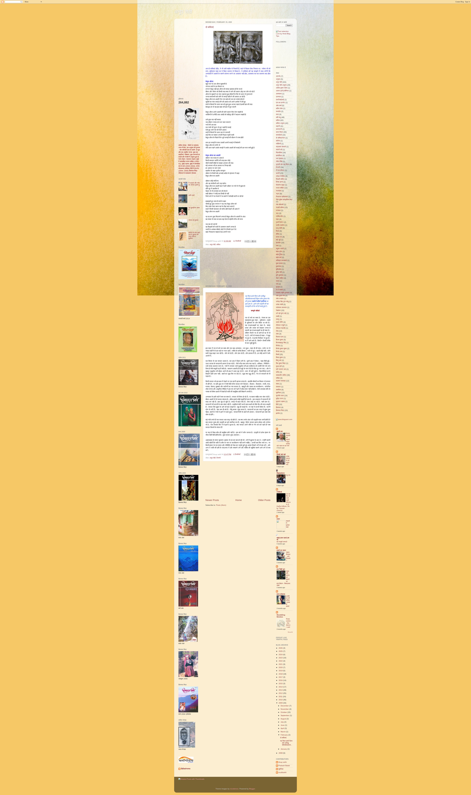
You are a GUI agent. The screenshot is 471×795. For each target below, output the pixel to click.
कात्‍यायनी (279, 129)
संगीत (277, 372)
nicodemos (234, 789)
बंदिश (277, 234)
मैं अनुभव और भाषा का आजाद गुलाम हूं (194, 184)
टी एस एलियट (280, 170)
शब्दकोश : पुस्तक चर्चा (288, 524)
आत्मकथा (279, 94)
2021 (281, 664)
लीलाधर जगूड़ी (280, 325)
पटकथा (278, 210)
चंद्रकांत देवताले (281, 147)
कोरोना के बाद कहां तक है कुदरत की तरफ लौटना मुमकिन (194, 235)
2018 (281, 674)
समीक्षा (278, 378)
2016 (281, 680)
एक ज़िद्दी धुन (281, 569)
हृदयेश (278, 413)
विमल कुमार (279, 357)
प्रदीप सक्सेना (280, 225)
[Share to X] (250, 241)
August (284, 719)
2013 (281, 690)
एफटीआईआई (280, 100)
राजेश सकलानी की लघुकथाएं (288, 460)
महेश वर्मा (278, 257)
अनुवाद (278, 79)
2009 (281, 703)
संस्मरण (278, 387)
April (283, 728)
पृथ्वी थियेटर (279, 222)
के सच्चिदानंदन (280, 138)
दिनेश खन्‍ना (279, 182)
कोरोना (278, 141)
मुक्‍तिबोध (278, 269)
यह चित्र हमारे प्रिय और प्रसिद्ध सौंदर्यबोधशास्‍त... (286, 743)
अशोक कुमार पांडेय (281, 88)
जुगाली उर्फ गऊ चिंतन (282, 164)
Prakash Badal (284, 766)
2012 (281, 693)
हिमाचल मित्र (280, 410)
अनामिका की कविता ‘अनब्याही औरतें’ (288, 601)
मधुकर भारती (280, 249)
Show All (290, 632)
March (283, 732)
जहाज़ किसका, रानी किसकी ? (288, 556)
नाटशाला (278, 191)
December (285, 706)
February (284, 735)
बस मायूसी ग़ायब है (282, 542)
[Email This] (246, 241)
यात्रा (277, 281)
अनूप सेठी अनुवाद (281, 85)
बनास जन (279, 237)
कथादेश (278, 111)
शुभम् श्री (279, 366)
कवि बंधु (278, 117)
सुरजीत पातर (280, 396)
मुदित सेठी (279, 272)
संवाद (277, 384)
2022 (281, 661)
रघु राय (288, 475)
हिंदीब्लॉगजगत (185, 769)
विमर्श (277, 354)
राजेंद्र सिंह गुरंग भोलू (282, 301)
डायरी (278, 173)
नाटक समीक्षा (280, 188)
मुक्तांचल (278, 266)
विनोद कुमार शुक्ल (281, 348)
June (283, 725)
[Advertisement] (238, 266)
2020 (281, 667)
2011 (281, 696)
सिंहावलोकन (281, 473)
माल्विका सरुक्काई (281, 260)
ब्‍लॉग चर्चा (191, 195)
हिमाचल (278, 407)
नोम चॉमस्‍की (279, 204)
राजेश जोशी (279, 304)
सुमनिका (278, 393)
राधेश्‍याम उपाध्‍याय (281, 307)
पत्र (277, 213)
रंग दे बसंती (279, 290)
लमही (277, 316)
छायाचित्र (279, 155)
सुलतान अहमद (280, 401)
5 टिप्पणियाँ (236, 454)
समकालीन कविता (281, 375)
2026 (281, 648)
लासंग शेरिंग (279, 322)
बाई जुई (278, 240)
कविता (218, 244)
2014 (281, 687)
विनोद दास (279, 351)
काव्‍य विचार (279, 132)
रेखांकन (278, 310)
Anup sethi (282, 762)
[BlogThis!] (248, 241)
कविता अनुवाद (280, 123)
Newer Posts (212, 500)
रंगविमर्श (279, 492)
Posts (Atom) (221, 505)
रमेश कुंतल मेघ (280, 296)
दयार (278, 519)
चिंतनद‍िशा (279, 152)
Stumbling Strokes (281, 616)
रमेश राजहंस (279, 299)
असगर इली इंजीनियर (282, 91)
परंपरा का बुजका (193, 220)
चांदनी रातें (279, 150)
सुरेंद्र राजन (279, 398)
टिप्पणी (218, 458)
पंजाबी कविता (280, 207)
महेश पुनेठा (279, 254)
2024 (281, 655)
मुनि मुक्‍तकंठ (279, 275)
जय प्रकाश (279, 158)
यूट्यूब (278, 287)
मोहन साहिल (279, 278)
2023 (281, 658)
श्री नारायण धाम (281, 369)
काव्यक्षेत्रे (279, 135)
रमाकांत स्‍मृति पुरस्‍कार (282, 293)
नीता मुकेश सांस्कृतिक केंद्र (284, 200)
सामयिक (278, 390)
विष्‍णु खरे (278, 360)
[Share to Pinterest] (255, 241)
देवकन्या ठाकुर (280, 185)
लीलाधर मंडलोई (280, 328)
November (285, 709)
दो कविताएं (210, 27)
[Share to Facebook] (253, 241)
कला (277, 114)
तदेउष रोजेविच (280, 176)
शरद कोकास (281, 594)
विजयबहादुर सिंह (281, 343)
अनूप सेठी (183, 12)
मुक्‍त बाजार (279, 263)
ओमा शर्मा (278, 105)
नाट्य (277, 194)
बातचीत (278, 243)
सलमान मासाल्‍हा (281, 381)
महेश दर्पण (279, 251)
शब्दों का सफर (281, 550)
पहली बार (280, 431)
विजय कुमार (279, 340)
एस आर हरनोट (280, 103)
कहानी (278, 126)
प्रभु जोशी (279, 228)
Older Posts (264, 500)
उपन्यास (278, 97)
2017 (281, 677)
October (284, 712)
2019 (281, 671)
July (282, 722)
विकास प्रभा (279, 337)
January (284, 749)
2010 (281, 700)
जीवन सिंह (279, 161)
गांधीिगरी (278, 144)
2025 (281, 651)
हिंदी (277, 404)
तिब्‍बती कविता (280, 179)
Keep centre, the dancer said (288, 623)
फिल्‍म (277, 231)
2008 (281, 753)
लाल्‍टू (277, 319)
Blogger (252, 789)
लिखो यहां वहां (281, 454)
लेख (277, 331)
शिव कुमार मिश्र (281, 363)
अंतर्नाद (278, 76)
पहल (277, 219)
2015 (281, 683)
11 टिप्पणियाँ (237, 241)
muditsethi (282, 772)
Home (238, 500)
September (285, 715)
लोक (277, 334)
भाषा (277, 246)
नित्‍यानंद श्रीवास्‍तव (282, 197)
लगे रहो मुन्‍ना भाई (281, 313)
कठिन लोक (279, 108)
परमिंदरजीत (279, 216)
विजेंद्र (278, 346)
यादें (277, 284)
